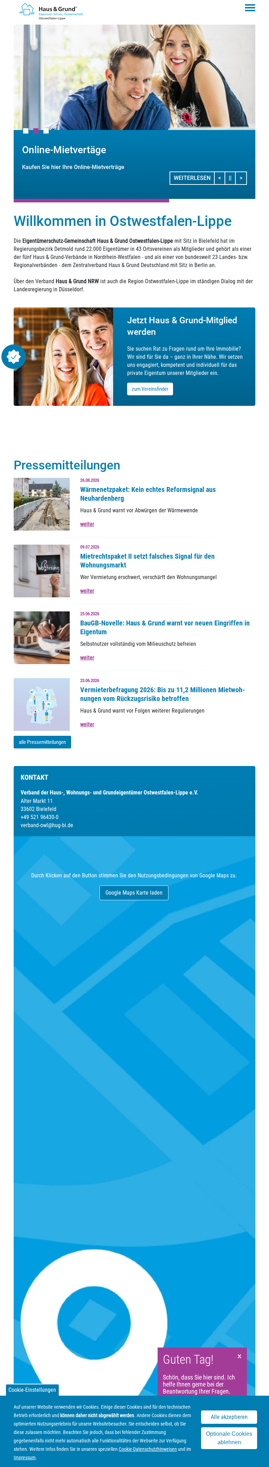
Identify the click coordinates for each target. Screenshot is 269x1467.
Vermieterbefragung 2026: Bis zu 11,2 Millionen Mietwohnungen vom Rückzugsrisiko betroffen (162, 694)
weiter (87, 524)
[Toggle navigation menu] (250, 7)
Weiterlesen (192, 178)
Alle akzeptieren (229, 1417)
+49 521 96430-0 (39, 817)
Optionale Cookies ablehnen (229, 1438)
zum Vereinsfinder (150, 389)
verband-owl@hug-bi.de (47, 825)
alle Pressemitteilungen (42, 742)
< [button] (221, 177)
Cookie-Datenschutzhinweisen (148, 1449)
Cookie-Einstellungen (32, 1390)
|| (232, 177)
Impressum (25, 1457)
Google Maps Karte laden (134, 892)
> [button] (243, 177)
